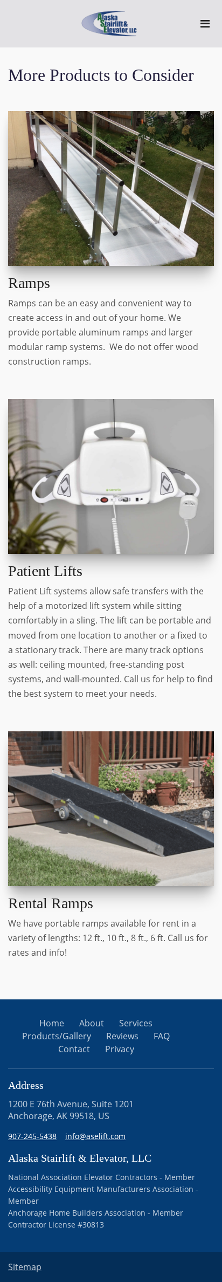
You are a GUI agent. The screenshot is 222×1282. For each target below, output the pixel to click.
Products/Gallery (56, 1036)
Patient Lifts (45, 571)
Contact (74, 1049)
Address (26, 1085)
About (91, 1023)
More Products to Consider (101, 75)
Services (135, 1023)
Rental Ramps (50, 903)
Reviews (122, 1036)
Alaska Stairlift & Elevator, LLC (79, 1158)
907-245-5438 (32, 1136)
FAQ (162, 1036)
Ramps (29, 283)
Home (51, 1023)
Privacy (119, 1049)
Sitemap (24, 1267)
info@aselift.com (95, 1136)
